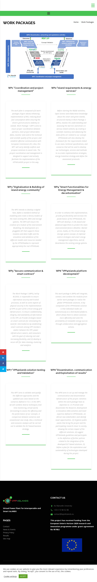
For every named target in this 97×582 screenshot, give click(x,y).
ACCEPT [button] (23, 576)
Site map (6, 538)
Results (6, 535)
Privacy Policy (8, 532)
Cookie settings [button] (10, 576)
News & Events (9, 529)
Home (76, 22)
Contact (6, 526)
